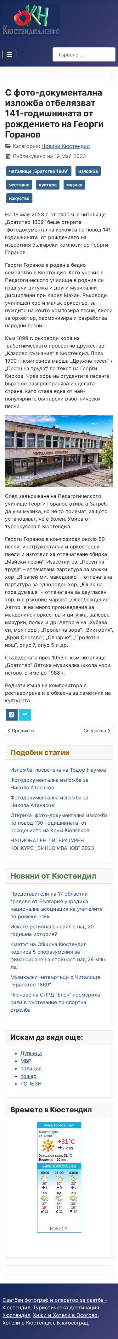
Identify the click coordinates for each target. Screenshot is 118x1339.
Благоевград (72, 1322)
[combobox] (84, 54)
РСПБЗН (31, 1083)
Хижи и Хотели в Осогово (65, 1315)
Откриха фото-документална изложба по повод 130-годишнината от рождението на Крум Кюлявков (59, 822)
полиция (31, 1068)
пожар (28, 1076)
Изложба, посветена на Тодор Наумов (58, 770)
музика (74, 184)
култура (48, 184)
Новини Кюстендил (66, 146)
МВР (25, 1061)
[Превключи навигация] (9, 54)
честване (19, 184)
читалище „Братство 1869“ (39, 171)
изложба (88, 171)
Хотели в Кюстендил (28, 1322)
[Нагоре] (107, 1327)
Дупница (31, 1053)
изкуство (19, 198)
